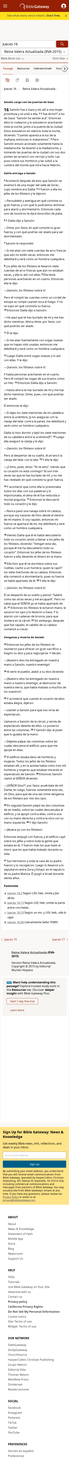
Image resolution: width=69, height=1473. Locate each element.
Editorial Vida (17, 1370)
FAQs (11, 1277)
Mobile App (15, 1239)
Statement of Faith (20, 1234)
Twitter (13, 1428)
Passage (8, 68)
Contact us (15, 1297)
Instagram (15, 1413)
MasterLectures (18, 1389)
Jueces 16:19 (15, 913)
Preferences (16, 1456)
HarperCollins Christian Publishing (31, 1360)
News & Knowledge (21, 1229)
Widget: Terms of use (22, 1326)
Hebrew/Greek (43, 68)
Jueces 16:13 (15, 903)
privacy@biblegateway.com (19, 1200)
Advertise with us (19, 1292)
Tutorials (14, 1282)
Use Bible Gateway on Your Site (29, 1287)
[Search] (62, 44)
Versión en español (21, 1451)
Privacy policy (17, 1302)
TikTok (12, 1423)
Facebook (14, 1408)
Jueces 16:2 (14, 893)
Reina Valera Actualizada (29, 952)
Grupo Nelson (17, 1365)
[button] (63, 6)
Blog (11, 1249)
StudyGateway (17, 1350)
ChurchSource (17, 1355)
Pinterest (14, 1418)
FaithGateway (17, 1345)
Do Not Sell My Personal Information (34, 1312)
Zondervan (15, 1384)
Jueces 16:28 (15, 922)
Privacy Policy (11, 1197)
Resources (23, 68)
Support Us (15, 1259)
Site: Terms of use (20, 1321)
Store (11, 1244)
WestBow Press (18, 1379)
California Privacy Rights (25, 1307)
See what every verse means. (34, 15)
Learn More (17, 1010)
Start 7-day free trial (22, 1001)
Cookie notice (17, 1317)
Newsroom (15, 1254)
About (12, 1224)
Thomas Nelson (18, 1375)
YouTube (13, 1432)
